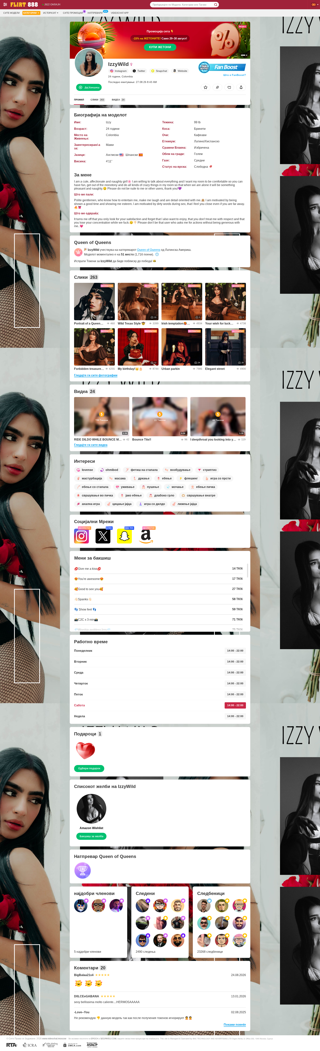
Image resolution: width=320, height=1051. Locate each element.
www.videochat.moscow (54, 1038)
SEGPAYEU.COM (108, 1038)
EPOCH (94, 1038)
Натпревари (95, 13)
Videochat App (120, 13)
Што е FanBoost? (234, 74)
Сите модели (11, 13)
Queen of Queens (148, 249)
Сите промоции (73, 13)
